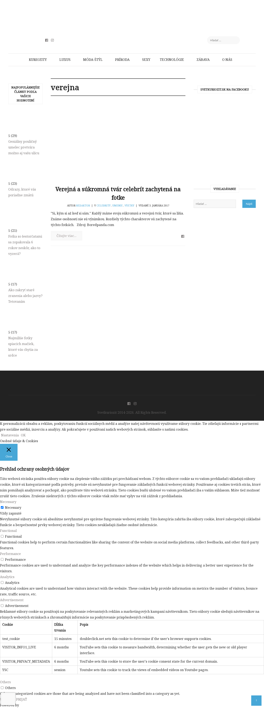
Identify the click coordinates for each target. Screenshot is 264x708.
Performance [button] (10, 553)
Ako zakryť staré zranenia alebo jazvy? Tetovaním (25, 296)
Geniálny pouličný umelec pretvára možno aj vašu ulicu (23, 147)
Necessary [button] (8, 501)
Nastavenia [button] (10, 435)
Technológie (172, 59)
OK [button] (23, 435)
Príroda (122, 59)
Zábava (203, 59)
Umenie (117, 205)
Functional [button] (8, 530)
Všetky (129, 205)
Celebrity (104, 205)
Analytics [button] (7, 577)
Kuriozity (38, 59)
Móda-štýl (93, 59)
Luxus (65, 59)
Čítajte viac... (67, 235)
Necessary (13, 507)
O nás (227, 59)
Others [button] (5, 682)
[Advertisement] (132, 15)
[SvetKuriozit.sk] (132, 380)
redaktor (83, 205)
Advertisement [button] (12, 600)
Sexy (146, 59)
